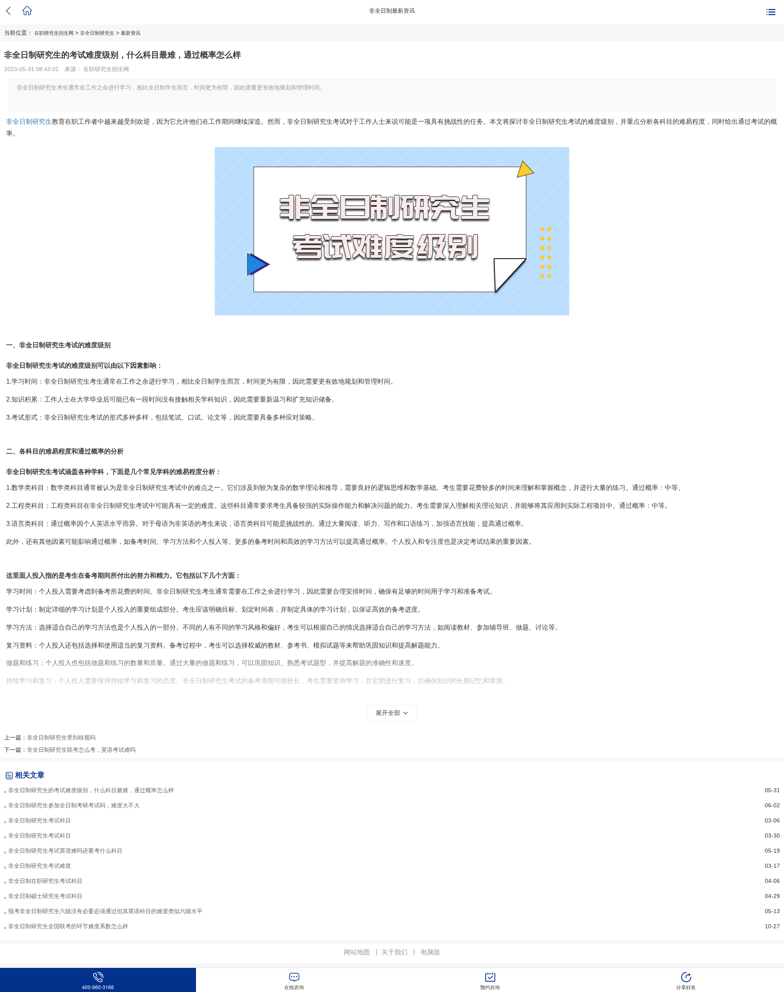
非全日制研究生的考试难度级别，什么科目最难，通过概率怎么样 (91, 790)
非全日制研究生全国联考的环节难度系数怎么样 (68, 926)
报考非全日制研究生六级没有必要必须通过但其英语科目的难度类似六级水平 (105, 911)
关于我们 (394, 952)
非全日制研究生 (97, 33)
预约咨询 (490, 986)
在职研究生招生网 (54, 33)
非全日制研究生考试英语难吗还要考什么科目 (65, 850)
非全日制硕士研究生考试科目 (45, 896)
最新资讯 (130, 33)
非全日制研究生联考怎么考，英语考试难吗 (81, 749)
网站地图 (357, 952)
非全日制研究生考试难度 (39, 865)
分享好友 (686, 986)
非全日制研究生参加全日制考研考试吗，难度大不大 (74, 805)
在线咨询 (294, 986)
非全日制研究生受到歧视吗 (61, 737)
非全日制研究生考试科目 (39, 820)
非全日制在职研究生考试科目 (45, 881)
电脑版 (430, 952)
